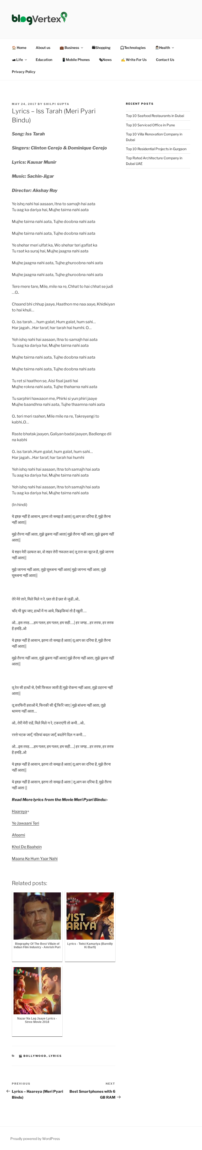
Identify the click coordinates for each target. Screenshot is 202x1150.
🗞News (105, 60)
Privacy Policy (23, 72)
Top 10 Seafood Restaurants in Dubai (155, 116)
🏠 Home (19, 47)
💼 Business (69, 47)
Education (44, 60)
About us (43, 47)
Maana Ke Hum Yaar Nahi (35, 858)
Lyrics (55, 1056)
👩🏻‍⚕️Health (162, 47)
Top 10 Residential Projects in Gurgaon (156, 149)
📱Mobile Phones (76, 60)
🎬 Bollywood (33, 1056)
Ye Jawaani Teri (25, 823)
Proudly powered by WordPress (35, 1138)
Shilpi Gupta (56, 104)
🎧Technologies (133, 47)
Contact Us (165, 60)
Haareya (19, 811)
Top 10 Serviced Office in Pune (150, 125)
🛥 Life (17, 60)
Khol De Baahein (27, 846)
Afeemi (18, 835)
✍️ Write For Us (134, 60)
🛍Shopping (101, 47)
